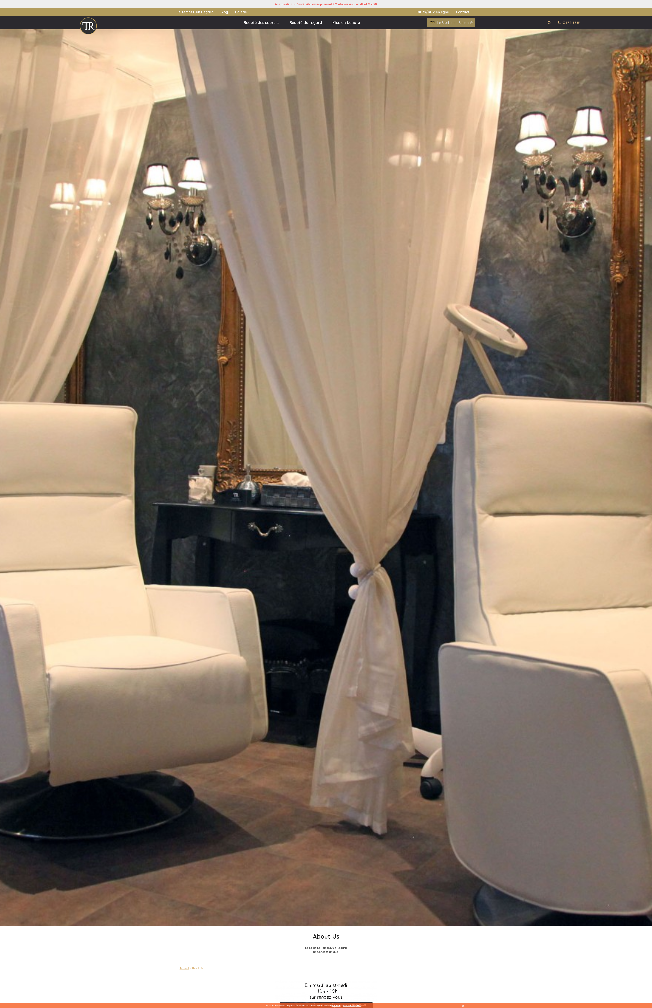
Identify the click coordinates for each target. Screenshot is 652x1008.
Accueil (184, 968)
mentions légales (352, 1005)
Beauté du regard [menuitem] (305, 22)
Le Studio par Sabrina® (455, 23)
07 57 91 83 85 (571, 22)
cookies (336, 1005)
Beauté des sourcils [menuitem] (261, 22)
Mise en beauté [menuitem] (346, 22)
